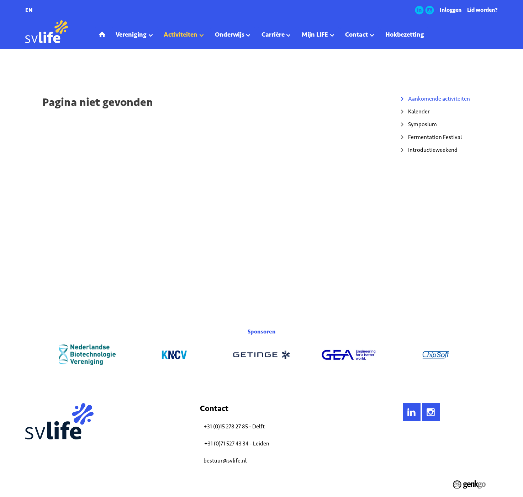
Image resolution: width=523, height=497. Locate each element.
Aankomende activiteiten (95, 68)
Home (30, 68)
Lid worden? (482, 9)
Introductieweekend (433, 149)
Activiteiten (54, 68)
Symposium (422, 124)
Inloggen (450, 9)
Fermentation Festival (435, 137)
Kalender (419, 111)
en (29, 10)
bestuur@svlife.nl (225, 460)
